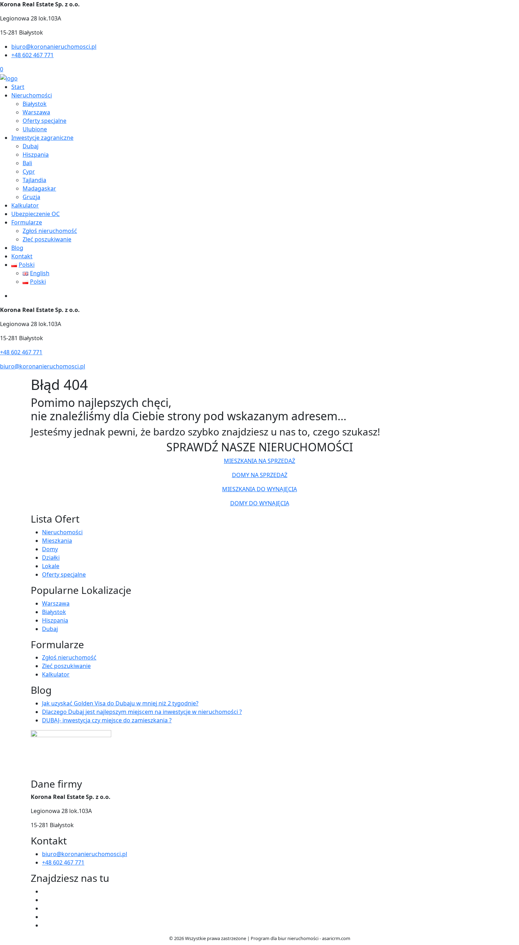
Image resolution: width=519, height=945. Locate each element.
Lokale (50, 566)
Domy (50, 549)
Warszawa (36, 112)
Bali (27, 163)
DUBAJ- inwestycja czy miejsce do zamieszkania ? (107, 720)
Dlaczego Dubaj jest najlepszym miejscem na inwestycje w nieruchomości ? (142, 712)
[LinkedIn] (45, 925)
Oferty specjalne (44, 121)
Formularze (26, 222)
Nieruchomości (31, 95)
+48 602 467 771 (32, 55)
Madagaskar (39, 188)
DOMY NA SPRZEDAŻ (259, 475)
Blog (17, 248)
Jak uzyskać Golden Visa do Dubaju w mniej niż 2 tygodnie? (120, 703)
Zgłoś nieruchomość (50, 231)
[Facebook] (45, 891)
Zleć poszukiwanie (47, 239)
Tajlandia (34, 180)
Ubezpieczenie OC (35, 214)
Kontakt (21, 256)
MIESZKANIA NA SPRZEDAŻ (259, 461)
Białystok (35, 104)
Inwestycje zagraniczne (42, 138)
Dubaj (30, 146)
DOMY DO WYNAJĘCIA (259, 503)
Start (17, 87)
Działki (51, 557)
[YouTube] (45, 908)
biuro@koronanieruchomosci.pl (53, 46)
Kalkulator (25, 205)
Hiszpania (36, 154)
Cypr (29, 171)
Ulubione (35, 129)
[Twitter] (45, 900)
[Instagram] (45, 917)
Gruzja (31, 197)
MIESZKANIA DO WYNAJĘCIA (259, 489)
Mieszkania (57, 540)
